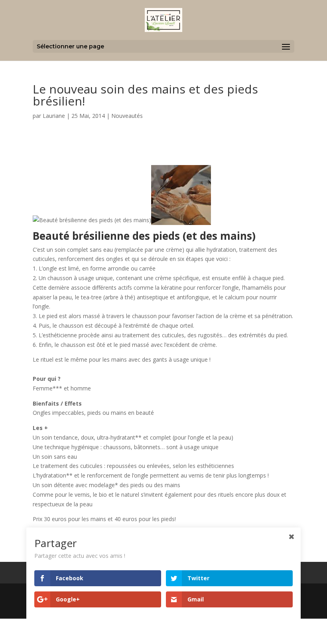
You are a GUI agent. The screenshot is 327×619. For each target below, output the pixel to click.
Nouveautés (127, 115)
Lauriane (54, 115)
